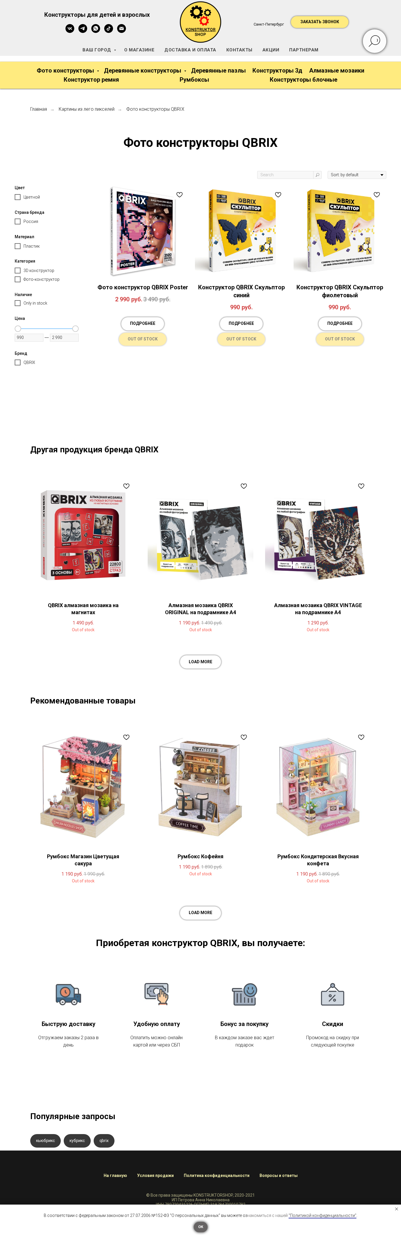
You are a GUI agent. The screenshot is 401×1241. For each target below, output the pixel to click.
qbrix (104, 1140)
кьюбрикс (45, 1140)
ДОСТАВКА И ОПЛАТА (190, 50)
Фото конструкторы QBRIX (155, 109)
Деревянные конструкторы (143, 70)
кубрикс (77, 1140)
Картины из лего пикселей (86, 109)
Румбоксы (194, 79)
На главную (115, 1175)
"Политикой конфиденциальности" (322, 1215)
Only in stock (35, 303)
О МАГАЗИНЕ (139, 50)
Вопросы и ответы (279, 1175)
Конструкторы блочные (303, 79)
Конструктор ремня (91, 79)
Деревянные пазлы (218, 70)
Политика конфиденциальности (217, 1175)
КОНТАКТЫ (239, 50)
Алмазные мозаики (336, 70)
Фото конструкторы (66, 70)
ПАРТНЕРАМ (304, 50)
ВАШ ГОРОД (97, 50)
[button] (319, 22)
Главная (38, 109)
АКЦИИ (270, 50)
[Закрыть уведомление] (397, 1209)
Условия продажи (155, 1175)
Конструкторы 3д (277, 70)
